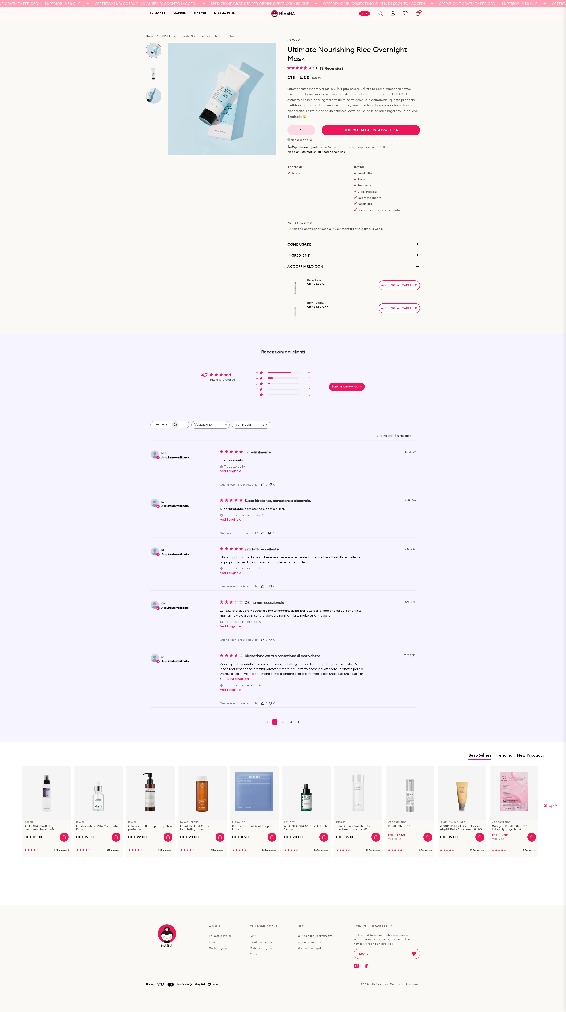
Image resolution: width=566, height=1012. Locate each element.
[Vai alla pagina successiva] (299, 722)
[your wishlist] (405, 13)
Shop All (551, 805)
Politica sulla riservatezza (314, 935)
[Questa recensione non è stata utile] (270, 484)
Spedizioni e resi (261, 942)
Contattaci (258, 954)
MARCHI (200, 13)
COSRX (166, 36)
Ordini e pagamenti (264, 948)
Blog (212, 942)
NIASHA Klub (224, 13)
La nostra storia (220, 935)
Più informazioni (237, 679)
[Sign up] (414, 954)
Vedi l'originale (230, 471)
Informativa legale (309, 948)
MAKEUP (179, 13)
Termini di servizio (308, 942)
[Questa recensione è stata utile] (262, 484)
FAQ (253, 935)
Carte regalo (218, 948)
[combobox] (210, 425)
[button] (283, 374)
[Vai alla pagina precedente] (267, 722)
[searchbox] (161, 424)
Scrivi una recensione (347, 386)
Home (150, 36)
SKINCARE (157, 13)
